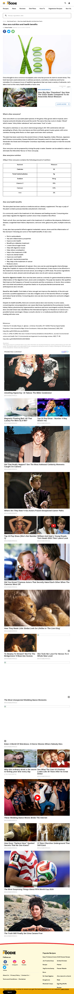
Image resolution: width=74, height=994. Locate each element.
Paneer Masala (61, 968)
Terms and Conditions (10, 979)
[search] (65, 3)
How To (42, 9)
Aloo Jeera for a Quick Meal (64, 978)
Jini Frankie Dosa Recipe (48, 962)
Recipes (6, 9)
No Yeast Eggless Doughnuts (48, 978)
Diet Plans (32, 9)
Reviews (22, 9)
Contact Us (25, 975)
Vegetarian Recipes (55, 9)
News (14, 9)
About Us (6, 975)
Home (4, 21)
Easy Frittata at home (50, 957)
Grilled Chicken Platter (62, 962)
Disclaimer (22, 979)
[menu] (4, 3)
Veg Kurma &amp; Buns (48, 970)
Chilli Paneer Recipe (63, 957)
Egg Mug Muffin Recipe (62, 985)
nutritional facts (11, 21)
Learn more (65, 989)
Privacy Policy (15, 975)
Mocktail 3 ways (48, 984)
